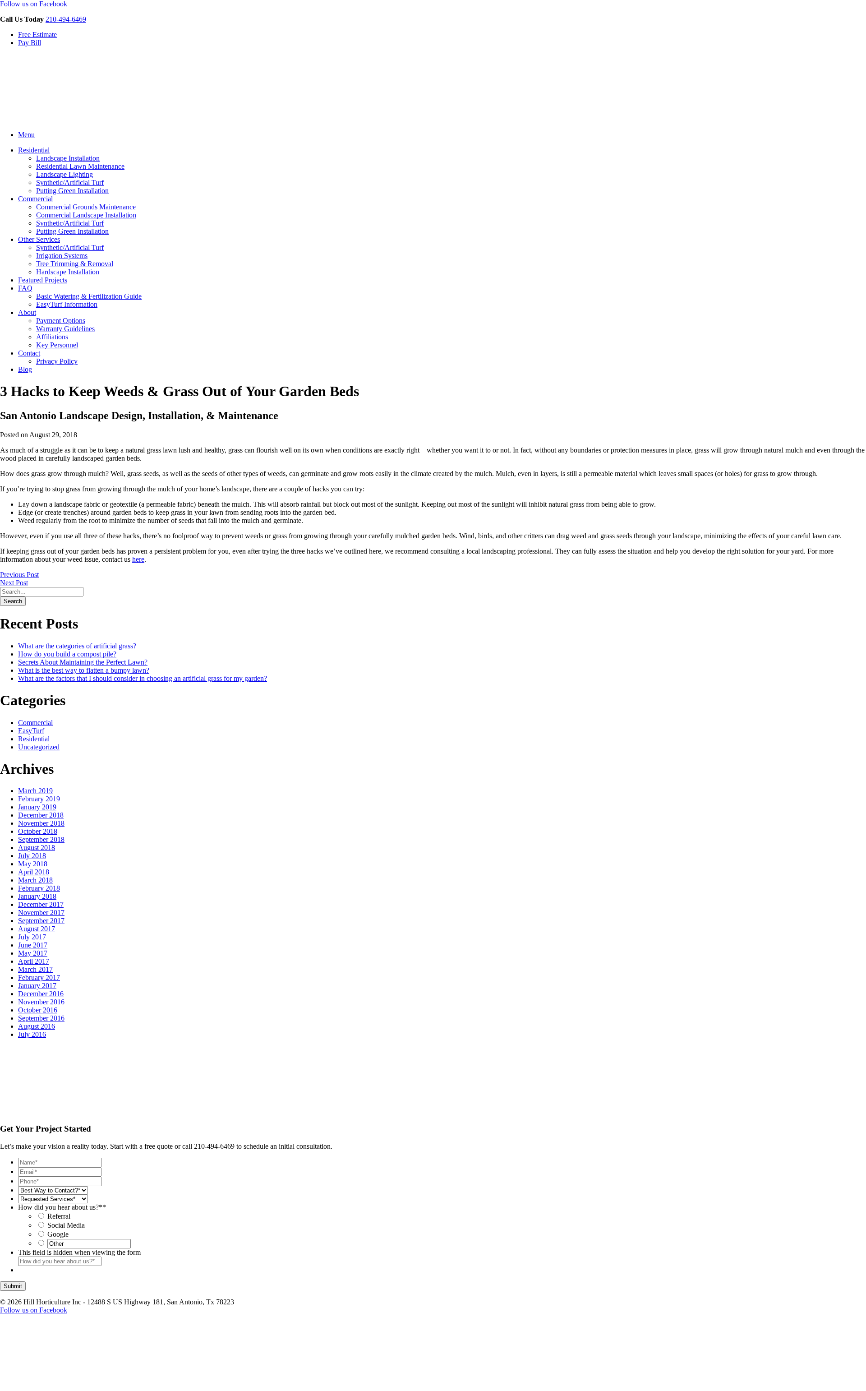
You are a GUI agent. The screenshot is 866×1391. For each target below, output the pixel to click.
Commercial (35, 199)
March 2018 (35, 880)
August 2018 (36, 847)
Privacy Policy (57, 361)
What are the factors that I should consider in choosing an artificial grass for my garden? (142, 678)
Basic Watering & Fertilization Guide (89, 296)
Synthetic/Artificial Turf (70, 182)
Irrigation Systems (62, 255)
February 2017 (39, 977)
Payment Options (60, 320)
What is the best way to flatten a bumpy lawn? (83, 670)
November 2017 (41, 912)
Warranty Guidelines (65, 329)
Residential (34, 150)
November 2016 (41, 1002)
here (138, 559)
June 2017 (32, 945)
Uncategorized (39, 747)
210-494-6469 (66, 19)
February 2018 (39, 888)
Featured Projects (42, 280)
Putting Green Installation (72, 190)
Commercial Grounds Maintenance (86, 207)
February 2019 (39, 799)
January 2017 (37, 985)
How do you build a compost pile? (67, 654)
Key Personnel (57, 345)
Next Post (14, 583)
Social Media (66, 1225)
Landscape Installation (68, 158)
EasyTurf (31, 731)
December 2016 (41, 994)
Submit (13, 1286)
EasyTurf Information (66, 304)
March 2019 (35, 791)
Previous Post (19, 574)
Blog (25, 369)
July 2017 (32, 937)
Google (58, 1234)
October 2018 (37, 831)
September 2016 (41, 1018)
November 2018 (41, 823)
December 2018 (41, 815)
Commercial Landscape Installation (86, 215)
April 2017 (33, 961)
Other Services (39, 239)
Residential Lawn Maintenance (80, 166)
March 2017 (35, 969)
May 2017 (32, 953)
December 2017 (41, 904)
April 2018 (33, 872)
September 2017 (41, 920)
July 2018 (32, 856)
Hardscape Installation (67, 272)
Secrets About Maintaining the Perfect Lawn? (82, 662)
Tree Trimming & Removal (74, 264)
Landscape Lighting (64, 174)
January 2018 (37, 896)
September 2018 (41, 839)
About (27, 312)
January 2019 (37, 807)
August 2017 (36, 929)
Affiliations (52, 337)
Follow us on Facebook (33, 4)
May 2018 (32, 864)
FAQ (25, 288)
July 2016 (32, 1034)
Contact (29, 353)
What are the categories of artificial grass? (77, 646)
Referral (58, 1216)
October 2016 (37, 1010)
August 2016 (36, 1026)
